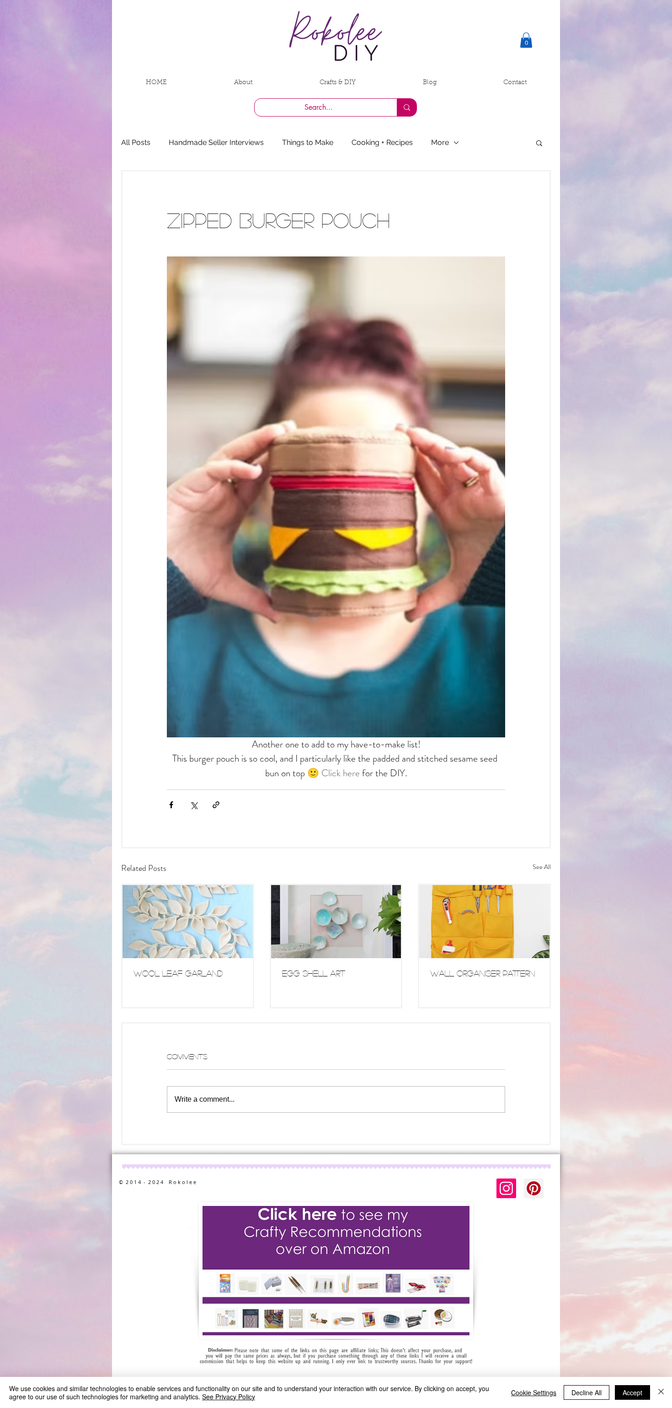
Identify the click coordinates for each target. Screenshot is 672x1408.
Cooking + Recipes (382, 142)
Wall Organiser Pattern (482, 973)
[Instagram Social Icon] (506, 1188)
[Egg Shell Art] (336, 921)
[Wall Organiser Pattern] (484, 921)
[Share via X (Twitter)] (193, 804)
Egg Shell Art (313, 973)
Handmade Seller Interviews (216, 142)
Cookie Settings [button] (533, 1392)
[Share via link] (216, 804)
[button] (526, 40)
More (440, 142)
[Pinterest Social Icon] (534, 1188)
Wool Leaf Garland (178, 973)
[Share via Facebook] (171, 804)
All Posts (135, 142)
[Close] (661, 1392)
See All (542, 866)
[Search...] (406, 107)
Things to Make (307, 142)
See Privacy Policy (228, 1396)
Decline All (586, 1392)
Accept (632, 1392)
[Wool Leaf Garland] (188, 921)
